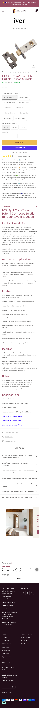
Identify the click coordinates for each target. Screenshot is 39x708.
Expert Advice (6, 657)
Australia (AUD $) (8, 687)
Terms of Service (26, 634)
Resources (5, 653)
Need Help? (9, 437)
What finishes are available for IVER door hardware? (15, 464)
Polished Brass (19, 108)
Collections (5, 640)
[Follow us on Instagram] (27, 593)
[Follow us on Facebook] (23, 593)
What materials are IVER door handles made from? (19, 478)
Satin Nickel (7, 118)
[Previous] (3, 71)
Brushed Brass (23, 97)
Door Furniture (6, 644)
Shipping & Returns (12, 432)
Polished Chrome (9, 113)
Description (6, 206)
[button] (2, 569)
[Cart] (36, 11)
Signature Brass (20, 118)
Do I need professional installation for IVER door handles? (18, 485)
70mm (23, 127)
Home (4, 634)
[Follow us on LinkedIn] (31, 593)
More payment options (19, 152)
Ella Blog (23, 644)
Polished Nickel (23, 113)
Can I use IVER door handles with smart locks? (17, 497)
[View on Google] (5, 574)
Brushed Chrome (9, 102)
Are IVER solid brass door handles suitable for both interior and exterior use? (19, 456)
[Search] (6, 11)
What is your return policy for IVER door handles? (18, 492)
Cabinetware (6, 647)
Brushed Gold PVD (9, 97)
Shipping (24, 640)
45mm (14, 127)
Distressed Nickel (24, 102)
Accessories (6, 650)
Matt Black (7, 108)
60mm (6, 127)
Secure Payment (10, 441)
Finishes (4, 637)
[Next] (36, 71)
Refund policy (25, 637)
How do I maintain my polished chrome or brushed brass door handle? (18, 472)
